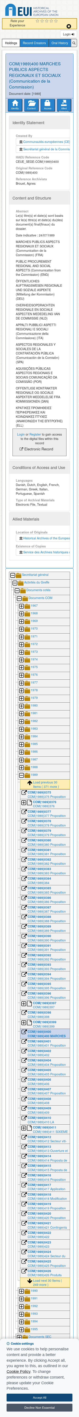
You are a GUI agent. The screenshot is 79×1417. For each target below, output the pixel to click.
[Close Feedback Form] (68, 26)
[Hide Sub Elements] (12, 576)
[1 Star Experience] (38, 21)
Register (35, 434)
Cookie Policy (18, 1371)
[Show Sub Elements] (21, 606)
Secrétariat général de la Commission (49, 149)
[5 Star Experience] (56, 21)
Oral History (60, 43)
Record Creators (34, 43)
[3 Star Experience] (47, 21)
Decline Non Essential (39, 1407)
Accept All (39, 1397)
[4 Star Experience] (52, 21)
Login (67, 34)
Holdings (11, 43)
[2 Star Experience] (42, 21)
